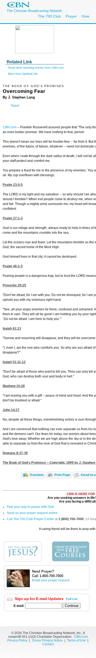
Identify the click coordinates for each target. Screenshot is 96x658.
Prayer (71, 16)
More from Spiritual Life (23, 73)
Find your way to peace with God (30, 507)
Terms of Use (77, 640)
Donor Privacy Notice (47, 640)
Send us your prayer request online (32, 513)
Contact (48, 644)
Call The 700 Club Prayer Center (30, 519)
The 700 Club (49, 16)
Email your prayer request (50, 580)
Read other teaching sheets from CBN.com (36, 67)
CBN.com (10, 127)
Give (85, 16)
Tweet (15, 106)
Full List (72, 599)
